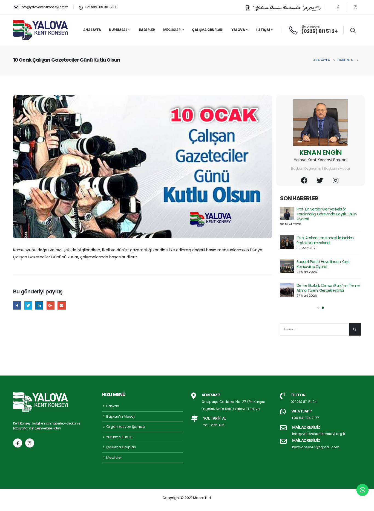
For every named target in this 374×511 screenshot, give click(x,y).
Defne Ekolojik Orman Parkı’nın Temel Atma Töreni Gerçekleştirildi (328, 288)
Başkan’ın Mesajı (120, 416)
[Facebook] (338, 7)
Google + (50, 305)
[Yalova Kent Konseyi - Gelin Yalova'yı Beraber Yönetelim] (40, 30)
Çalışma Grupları (207, 29)
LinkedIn (39, 305)
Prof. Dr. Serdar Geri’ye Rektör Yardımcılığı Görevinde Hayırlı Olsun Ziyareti (326, 214)
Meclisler (172, 29)
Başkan (112, 406)
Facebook (17, 305)
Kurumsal (118, 29)
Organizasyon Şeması (125, 426)
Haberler (147, 29)
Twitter (28, 305)
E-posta (61, 305)
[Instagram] (355, 7)
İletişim (263, 29)
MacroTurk (202, 497)
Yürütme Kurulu (119, 437)
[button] (318, 307)
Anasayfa (92, 29)
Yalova (238, 29)
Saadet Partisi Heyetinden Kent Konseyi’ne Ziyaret (323, 264)
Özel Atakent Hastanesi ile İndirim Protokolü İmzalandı (325, 240)
